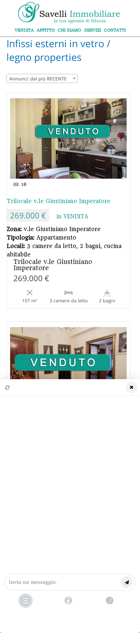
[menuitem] (24, 30)
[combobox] (42, 78)
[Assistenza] (68, 600)
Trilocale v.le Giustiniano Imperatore (58, 201)
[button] (70, 506)
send (127, 582)
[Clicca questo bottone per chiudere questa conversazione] (25, 600)
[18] (68, 136)
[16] (68, 364)
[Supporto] (110, 600)
